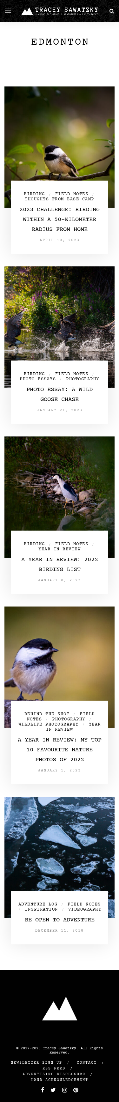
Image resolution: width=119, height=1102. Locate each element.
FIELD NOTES (72, 194)
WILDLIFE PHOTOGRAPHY (48, 724)
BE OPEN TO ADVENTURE (60, 920)
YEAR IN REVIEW (59, 549)
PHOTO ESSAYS (38, 379)
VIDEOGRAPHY (85, 909)
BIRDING (34, 194)
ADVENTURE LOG (38, 904)
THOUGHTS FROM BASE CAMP (59, 199)
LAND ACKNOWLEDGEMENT (59, 1080)
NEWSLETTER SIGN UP (36, 1063)
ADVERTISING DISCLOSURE (54, 1074)
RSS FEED (54, 1069)
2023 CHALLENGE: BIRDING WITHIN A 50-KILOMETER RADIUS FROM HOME (59, 219)
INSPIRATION (41, 909)
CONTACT (87, 1063)
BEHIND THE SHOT (47, 714)
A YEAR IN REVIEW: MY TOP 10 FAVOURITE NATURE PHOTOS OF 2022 (60, 750)
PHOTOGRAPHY (82, 379)
